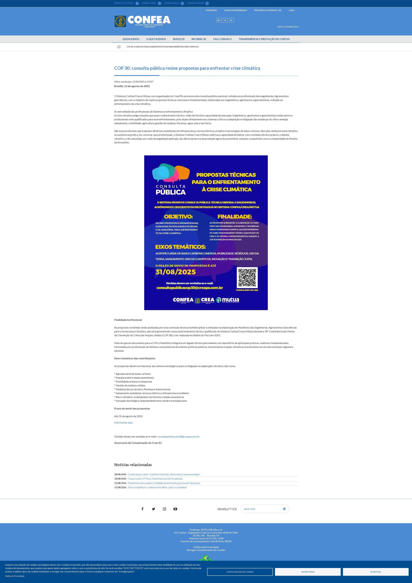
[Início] (142, 21)
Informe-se (199, 39)
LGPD (291, 10)
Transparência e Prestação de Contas (264, 39)
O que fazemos (156, 39)
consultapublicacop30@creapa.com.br (178, 436)
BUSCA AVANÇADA (288, 26)
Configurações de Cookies (239, 572)
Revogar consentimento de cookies (206, 549)
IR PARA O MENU (151, 3)
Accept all (375, 572)
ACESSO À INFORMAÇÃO (235, 10)
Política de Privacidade (14, 576)
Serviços (178, 39)
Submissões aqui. (123, 422)
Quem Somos (130, 39)
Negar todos (307, 572)
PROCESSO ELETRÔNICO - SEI (267, 10)
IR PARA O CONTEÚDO (126, 3)
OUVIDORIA (211, 10)
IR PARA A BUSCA (174, 3)
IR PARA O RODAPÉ (197, 3)
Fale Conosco (222, 39)
